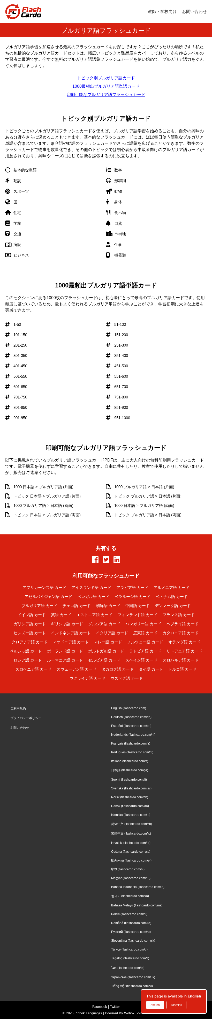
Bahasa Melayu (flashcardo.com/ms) (136, 905)
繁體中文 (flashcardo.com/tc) (131, 833)
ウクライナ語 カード (87, 678)
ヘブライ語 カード (182, 624)
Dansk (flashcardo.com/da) (130, 806)
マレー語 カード (108, 642)
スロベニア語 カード (33, 669)
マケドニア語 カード (71, 642)
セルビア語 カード (104, 660)
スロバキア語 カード (181, 660)
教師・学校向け (162, 11)
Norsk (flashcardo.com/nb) (129, 797)
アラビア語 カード (132, 587)
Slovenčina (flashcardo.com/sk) (133, 940)
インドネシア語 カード (71, 633)
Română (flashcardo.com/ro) (131, 923)
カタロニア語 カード (181, 633)
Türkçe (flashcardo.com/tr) (129, 949)
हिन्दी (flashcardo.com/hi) (128, 869)
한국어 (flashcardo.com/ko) (130, 896)
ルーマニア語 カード (65, 660)
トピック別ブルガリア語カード (106, 78)
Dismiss (176, 1005)
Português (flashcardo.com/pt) (132, 752)
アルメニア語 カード (172, 587)
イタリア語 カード (112, 633)
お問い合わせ (194, 11)
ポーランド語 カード (65, 651)
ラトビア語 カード (145, 651)
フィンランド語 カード (137, 614)
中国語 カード (137, 605)
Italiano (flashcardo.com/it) (129, 761)
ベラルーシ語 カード (132, 596)
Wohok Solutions (136, 1013)
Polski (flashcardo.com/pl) (129, 914)
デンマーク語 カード (173, 605)
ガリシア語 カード (30, 624)
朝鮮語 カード (108, 605)
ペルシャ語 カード (26, 651)
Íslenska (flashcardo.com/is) (130, 815)
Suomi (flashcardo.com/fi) (129, 779)
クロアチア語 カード (30, 642)
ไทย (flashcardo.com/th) (127, 968)
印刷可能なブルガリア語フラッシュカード (106, 94)
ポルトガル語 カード (106, 651)
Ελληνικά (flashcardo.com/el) (131, 860)
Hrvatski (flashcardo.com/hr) (130, 843)
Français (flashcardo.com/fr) (130, 743)
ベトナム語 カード (172, 596)
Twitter (115, 1007)
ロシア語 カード (28, 660)
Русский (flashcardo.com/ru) (131, 932)
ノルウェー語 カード (145, 642)
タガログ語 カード (118, 669)
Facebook (99, 1007)
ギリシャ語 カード (67, 624)
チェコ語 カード (77, 605)
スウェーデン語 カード (76, 669)
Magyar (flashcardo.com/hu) (130, 878)
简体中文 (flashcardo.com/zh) (131, 824)
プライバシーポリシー (25, 718)
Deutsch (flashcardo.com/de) (131, 717)
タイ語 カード (151, 669)
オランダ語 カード (184, 642)
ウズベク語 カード (127, 678)
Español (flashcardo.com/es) (131, 726)
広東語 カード (145, 633)
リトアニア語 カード (184, 651)
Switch (155, 1005)
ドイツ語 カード (32, 614)
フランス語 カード (179, 614)
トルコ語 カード (182, 669)
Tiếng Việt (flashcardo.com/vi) (132, 986)
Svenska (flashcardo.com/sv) (131, 788)
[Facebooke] (95, 560)
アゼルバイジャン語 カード (48, 596)
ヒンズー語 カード (30, 633)
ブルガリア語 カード (39, 605)
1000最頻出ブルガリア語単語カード (106, 86)
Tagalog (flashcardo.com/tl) (130, 958)
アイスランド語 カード (91, 587)
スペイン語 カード (141, 660)
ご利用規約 (18, 708)
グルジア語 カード (104, 624)
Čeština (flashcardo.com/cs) (130, 851)
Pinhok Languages (88, 1013)
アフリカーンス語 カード (44, 587)
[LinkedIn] (116, 560)
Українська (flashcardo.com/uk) (133, 977)
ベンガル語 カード (93, 596)
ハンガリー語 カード (143, 624)
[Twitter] (106, 560)
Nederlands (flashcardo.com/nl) (133, 734)
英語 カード (61, 614)
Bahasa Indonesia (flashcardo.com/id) (137, 887)
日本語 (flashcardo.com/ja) (129, 770)
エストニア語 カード (94, 614)
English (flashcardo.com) (128, 708)
